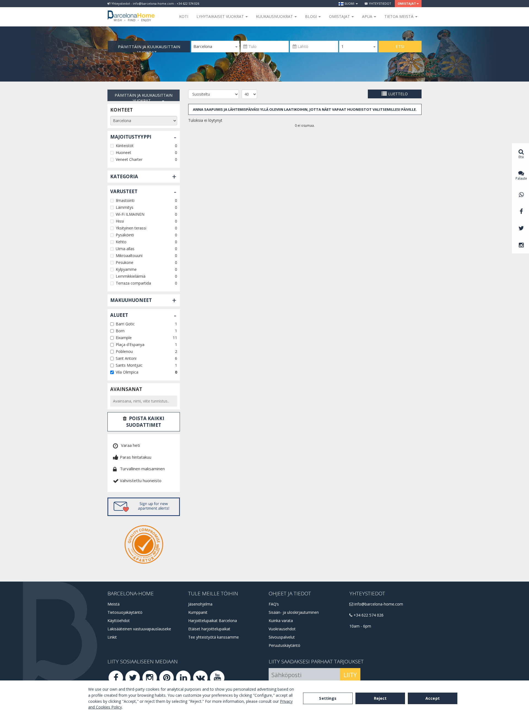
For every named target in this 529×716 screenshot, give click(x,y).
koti (183, 16)
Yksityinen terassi (131, 228)
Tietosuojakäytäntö (124, 612)
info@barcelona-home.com (378, 604)
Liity (350, 675)
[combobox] (215, 46)
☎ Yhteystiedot (377, 3)
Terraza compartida (133, 283)
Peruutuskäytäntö (284, 645)
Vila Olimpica (127, 372)
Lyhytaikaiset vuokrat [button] (220, 16)
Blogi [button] (311, 16)
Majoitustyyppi (130, 137)
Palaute (521, 178)
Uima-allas (125, 248)
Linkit (112, 637)
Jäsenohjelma (200, 604)
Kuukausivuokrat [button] (275, 16)
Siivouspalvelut (282, 637)
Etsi (400, 46)
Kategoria (124, 176)
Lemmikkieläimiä (130, 276)
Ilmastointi (125, 200)
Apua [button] (367, 16)
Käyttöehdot (118, 620)
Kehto (121, 241)
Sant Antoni (126, 358)
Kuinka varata (281, 620)
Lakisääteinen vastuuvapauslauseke (139, 628)
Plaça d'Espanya (130, 344)
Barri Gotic (125, 323)
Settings (327, 698)
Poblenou (124, 351)
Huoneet (123, 152)
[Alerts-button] (143, 507)
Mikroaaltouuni (129, 255)
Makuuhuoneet (131, 300)
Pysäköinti (125, 234)
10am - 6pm (360, 626)
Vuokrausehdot (282, 628)
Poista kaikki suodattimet (145, 421)
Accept (432, 698)
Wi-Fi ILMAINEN (130, 214)
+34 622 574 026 (368, 615)
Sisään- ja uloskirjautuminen (294, 612)
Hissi (120, 221)
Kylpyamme (126, 269)
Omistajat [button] (407, 3)
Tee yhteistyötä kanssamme (213, 637)
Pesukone (124, 262)
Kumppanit (197, 612)
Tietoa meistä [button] (399, 16)
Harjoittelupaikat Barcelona (212, 620)
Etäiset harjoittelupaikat (209, 628)
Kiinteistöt (125, 145)
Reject (380, 698)
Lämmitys (124, 207)
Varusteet (123, 191)
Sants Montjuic (129, 365)
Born (120, 330)
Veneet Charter (129, 159)
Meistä (113, 604)
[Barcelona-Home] (131, 12)
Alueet (119, 315)
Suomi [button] (349, 3)
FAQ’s (274, 604)
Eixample (124, 337)
